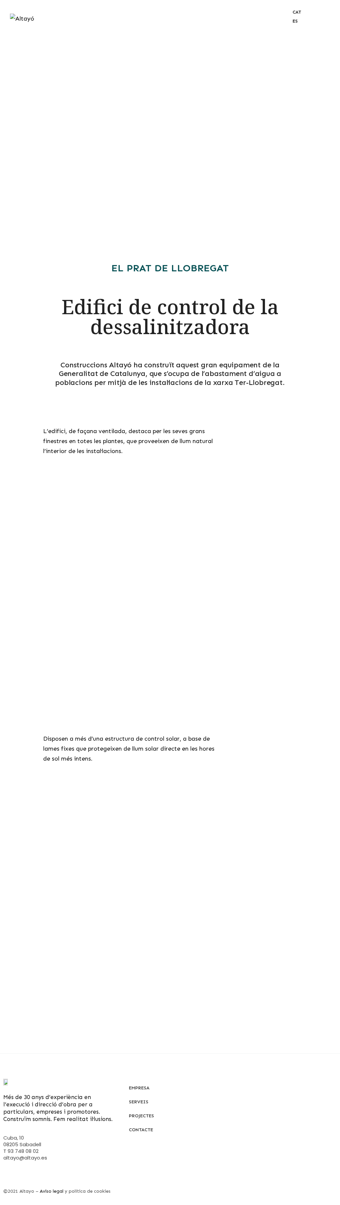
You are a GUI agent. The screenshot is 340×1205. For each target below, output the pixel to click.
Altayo (27, 1191)
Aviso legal (51, 1191)
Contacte (141, 1130)
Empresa (139, 1088)
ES (295, 21)
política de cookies (90, 1191)
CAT (297, 12)
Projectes (141, 1116)
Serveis (138, 1102)
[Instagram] (6, 1176)
